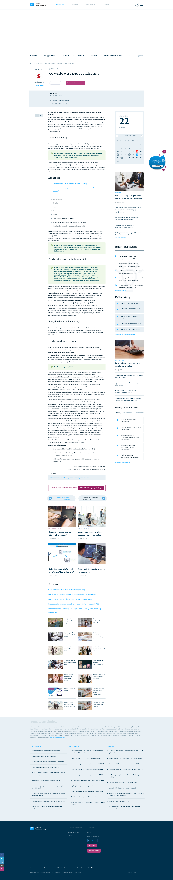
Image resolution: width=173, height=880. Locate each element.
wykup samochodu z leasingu (62, 727)
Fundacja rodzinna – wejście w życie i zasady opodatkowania (70, 599)
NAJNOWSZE (118, 192)
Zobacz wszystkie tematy (57, 738)
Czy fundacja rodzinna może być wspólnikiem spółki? (70, 663)
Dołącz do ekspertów (93, 836)
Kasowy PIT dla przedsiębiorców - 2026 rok (46, 780)
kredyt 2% (95, 736)
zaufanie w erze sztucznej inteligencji (111, 729)
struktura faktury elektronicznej (75, 733)
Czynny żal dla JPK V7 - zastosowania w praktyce (86, 758)
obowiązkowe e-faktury (82, 736)
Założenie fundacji (57, 95)
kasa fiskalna (47, 727)
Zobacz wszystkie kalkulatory (125, 334)
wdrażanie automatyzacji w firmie (106, 731)
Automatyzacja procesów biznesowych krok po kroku (87, 780)
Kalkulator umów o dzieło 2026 (131, 324)
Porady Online (60, 5)
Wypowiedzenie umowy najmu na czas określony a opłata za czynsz (131, 286)
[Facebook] (2, 855)
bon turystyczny (43, 738)
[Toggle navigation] (141, 5)
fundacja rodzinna (55, 83)
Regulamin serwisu (49, 868)
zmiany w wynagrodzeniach (106, 733)
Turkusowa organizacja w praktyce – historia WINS (87, 775)
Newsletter (92, 845)
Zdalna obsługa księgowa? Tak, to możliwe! (123, 783)
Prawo (80, 56)
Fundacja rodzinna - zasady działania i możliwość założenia (69, 704)
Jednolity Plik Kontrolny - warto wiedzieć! (122, 788)
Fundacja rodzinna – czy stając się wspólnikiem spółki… (98, 663)
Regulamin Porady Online (78, 868)
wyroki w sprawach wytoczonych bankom (114, 736)
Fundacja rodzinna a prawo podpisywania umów (69, 649)
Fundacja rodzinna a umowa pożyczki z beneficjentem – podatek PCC (73, 604)
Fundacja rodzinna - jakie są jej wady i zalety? (69, 621)
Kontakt (89, 832)
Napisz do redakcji (94, 851)
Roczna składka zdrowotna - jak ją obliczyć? (45, 767)
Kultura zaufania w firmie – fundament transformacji (87, 791)
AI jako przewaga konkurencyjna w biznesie (84, 786)
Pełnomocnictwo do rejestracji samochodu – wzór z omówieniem (129, 265)
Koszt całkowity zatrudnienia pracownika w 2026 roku (88, 764)
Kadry (94, 56)
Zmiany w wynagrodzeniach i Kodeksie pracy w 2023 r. (126, 769)
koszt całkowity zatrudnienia (89, 729)
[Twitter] (2, 858)
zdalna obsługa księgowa (49, 736)
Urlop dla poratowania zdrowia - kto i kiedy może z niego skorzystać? (131, 279)
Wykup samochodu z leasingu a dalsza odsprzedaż (48, 762)
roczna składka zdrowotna (81, 727)
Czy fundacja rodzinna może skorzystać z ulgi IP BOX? (70, 635)
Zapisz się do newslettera (75, 83)
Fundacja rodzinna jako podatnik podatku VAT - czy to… (99, 649)
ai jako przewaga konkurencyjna (67, 731)
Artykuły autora (39, 85)
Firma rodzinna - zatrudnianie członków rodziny (70, 184)
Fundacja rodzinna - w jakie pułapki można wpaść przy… (99, 676)
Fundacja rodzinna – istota (59, 103)
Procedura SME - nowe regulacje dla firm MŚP (124, 764)
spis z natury (59, 729)
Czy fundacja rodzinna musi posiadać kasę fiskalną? (66, 590)
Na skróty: (53, 93)
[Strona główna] (30, 63)
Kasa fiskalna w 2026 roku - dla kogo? (44, 756)
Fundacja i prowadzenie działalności (62, 98)
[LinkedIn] (2, 862)
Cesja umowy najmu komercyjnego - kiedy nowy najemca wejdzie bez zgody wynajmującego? (128, 210)
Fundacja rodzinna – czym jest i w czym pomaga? (98, 704)
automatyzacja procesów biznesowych (43, 731)
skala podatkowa (47, 729)
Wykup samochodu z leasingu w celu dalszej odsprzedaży (69, 478)
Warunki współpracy (62, 868)
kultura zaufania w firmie (86, 731)
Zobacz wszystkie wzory (123, 462)
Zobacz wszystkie (121, 238)
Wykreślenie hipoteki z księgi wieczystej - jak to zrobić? (128, 257)
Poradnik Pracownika (73, 832)
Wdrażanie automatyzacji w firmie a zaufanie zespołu (87, 797)
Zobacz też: (54, 178)
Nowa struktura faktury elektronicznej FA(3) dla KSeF (126, 758)
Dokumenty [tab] (127, 413)
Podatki (66, 56)
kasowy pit (95, 727)
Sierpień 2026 (129, 136)
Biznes (33, 56)
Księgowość (49, 56)
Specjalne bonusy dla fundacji (60, 100)
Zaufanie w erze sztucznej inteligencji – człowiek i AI (87, 769)
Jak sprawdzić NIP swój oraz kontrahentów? (46, 751)
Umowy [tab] (118, 413)
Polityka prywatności (35, 868)
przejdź (157, 166)
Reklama (75, 5)
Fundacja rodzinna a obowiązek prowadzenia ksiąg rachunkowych (72, 594)
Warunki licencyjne (92, 868)
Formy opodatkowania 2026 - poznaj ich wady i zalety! (49, 801)
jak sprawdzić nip (35, 727)
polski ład (132, 736)
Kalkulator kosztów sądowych (130, 303)
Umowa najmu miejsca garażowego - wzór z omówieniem (128, 447)
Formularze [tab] (139, 413)
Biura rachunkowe (113, 56)
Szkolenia (106, 5)
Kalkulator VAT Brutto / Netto (130, 329)
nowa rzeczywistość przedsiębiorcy (130, 731)
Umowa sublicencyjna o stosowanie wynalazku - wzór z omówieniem (131, 437)
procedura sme (91, 733)
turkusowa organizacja (132, 729)
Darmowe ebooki (90, 5)
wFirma (70, 835)
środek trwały (105, 727)
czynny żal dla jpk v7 (71, 729)
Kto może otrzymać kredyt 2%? (119, 801)
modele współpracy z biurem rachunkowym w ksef (47, 733)
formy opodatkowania (118, 727)
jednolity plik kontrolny (66, 736)
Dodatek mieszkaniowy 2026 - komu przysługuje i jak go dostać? (130, 272)
